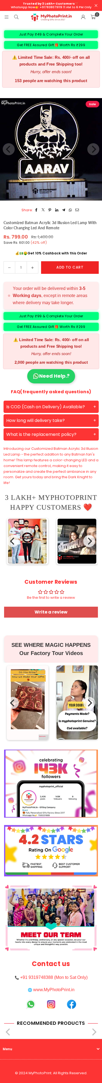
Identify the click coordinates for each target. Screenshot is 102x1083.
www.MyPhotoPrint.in (54, 989)
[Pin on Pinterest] (50, 210)
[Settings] (83, 17)
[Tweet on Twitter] (43, 210)
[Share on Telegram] (63, 210)
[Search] (16, 17)
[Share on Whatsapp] (70, 210)
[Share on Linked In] (57, 210)
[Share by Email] (77, 210)
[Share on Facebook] (36, 210)
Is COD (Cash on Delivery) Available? (45, 407)
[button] (93, 17)
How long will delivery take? (35, 420)
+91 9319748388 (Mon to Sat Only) (54, 977)
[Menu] (6, 17)
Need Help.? (54, 375)
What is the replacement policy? (41, 434)
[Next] (89, 541)
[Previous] (13, 541)
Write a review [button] (51, 612)
